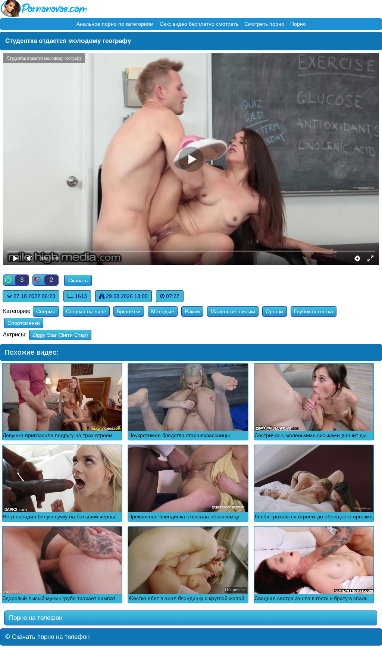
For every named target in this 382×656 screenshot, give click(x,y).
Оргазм (275, 311)
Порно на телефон (34, 617)
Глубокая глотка (313, 311)
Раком (192, 311)
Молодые (162, 311)
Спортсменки (23, 323)
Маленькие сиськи (232, 311)
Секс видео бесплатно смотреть (199, 24)
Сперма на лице (86, 311)
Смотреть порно (264, 24)
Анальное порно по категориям (115, 24)
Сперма (46, 311)
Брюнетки (129, 311)
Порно (298, 24)
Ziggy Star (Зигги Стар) (60, 335)
